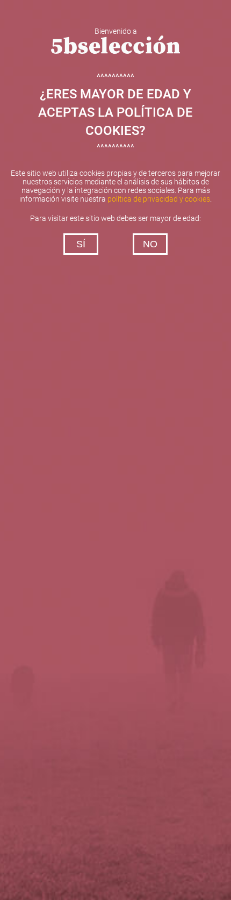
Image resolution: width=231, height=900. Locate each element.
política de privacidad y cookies (158, 199)
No (150, 244)
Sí (80, 244)
